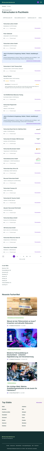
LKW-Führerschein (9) (7, 17)
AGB (32, 445)
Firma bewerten (38, 28)
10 (26, 256)
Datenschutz (12, 445)
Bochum (24, 425)
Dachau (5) (4, 276)
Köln (23, 409)
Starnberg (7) (5, 274)
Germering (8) (5, 272)
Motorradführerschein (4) (20, 17)
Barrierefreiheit (18, 445)
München (4, 409)
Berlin (3, 406)
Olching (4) (4, 278)
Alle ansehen (39, 402)
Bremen (3, 420)
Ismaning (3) (4, 284)
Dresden (24, 420)
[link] (22, 26)
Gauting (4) (4, 280)
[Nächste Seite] (41, 256)
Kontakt (7, 445)
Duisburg (4, 425)
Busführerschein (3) (32, 17)
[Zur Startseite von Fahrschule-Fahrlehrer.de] (8, 2)
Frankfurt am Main (6, 412)
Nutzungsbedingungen (26, 445)
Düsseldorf (4, 414)
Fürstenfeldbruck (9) (6, 270)
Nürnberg (24, 423)
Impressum (36, 445)
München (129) (5, 268)
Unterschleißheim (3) (6, 282)
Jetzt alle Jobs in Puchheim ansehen (33, 60)
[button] (38, 2)
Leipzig (23, 414)
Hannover (4, 423)
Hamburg (24, 406)
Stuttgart (24, 412)
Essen (23, 417)
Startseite (4, 6)
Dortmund (4, 417)
